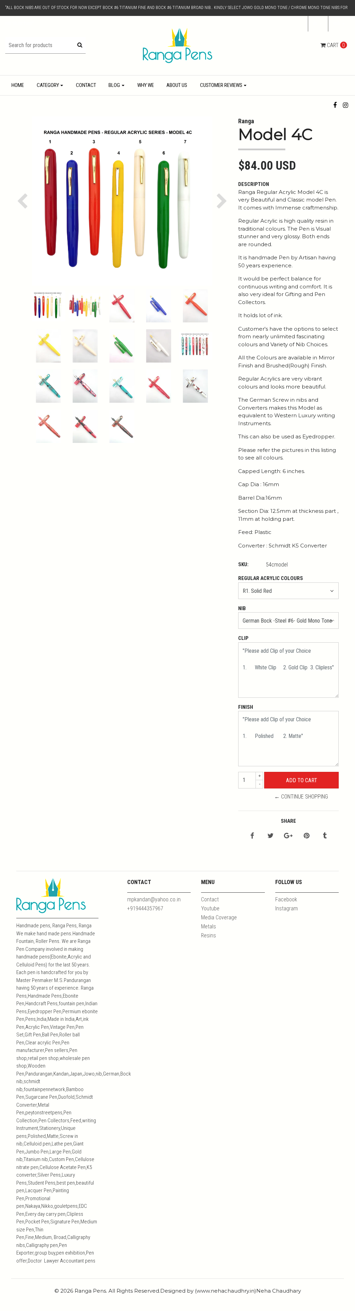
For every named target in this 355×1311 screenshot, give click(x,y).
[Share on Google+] (288, 836)
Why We (145, 85)
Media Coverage (219, 917)
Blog (114, 85)
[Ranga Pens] (177, 45)
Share (288, 821)
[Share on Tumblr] (325, 836)
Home (17, 85)
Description (253, 184)
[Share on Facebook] (252, 836)
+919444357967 (145, 908)
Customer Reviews (221, 85)
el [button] (316, 23)
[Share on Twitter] (270, 836)
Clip (243, 638)
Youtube (210, 908)
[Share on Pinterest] (306, 836)
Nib (242, 608)
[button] (339, 24)
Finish (245, 707)
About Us (176, 85)
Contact (86, 85)
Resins (208, 935)
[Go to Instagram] (345, 105)
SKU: (243, 564)
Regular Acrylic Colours (270, 578)
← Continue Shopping (301, 796)
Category (48, 85)
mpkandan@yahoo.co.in (154, 899)
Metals (208, 926)
